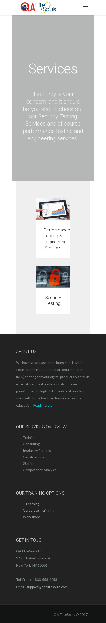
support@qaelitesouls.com (47, 587)
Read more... (42, 405)
